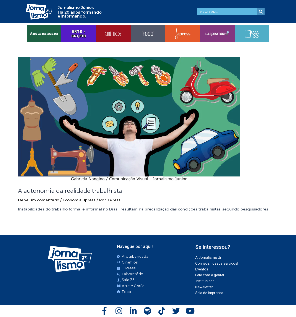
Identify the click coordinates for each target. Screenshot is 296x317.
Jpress (89, 200)
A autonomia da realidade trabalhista (70, 190)
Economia (72, 200)
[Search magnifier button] (261, 11)
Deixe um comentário (38, 200)
